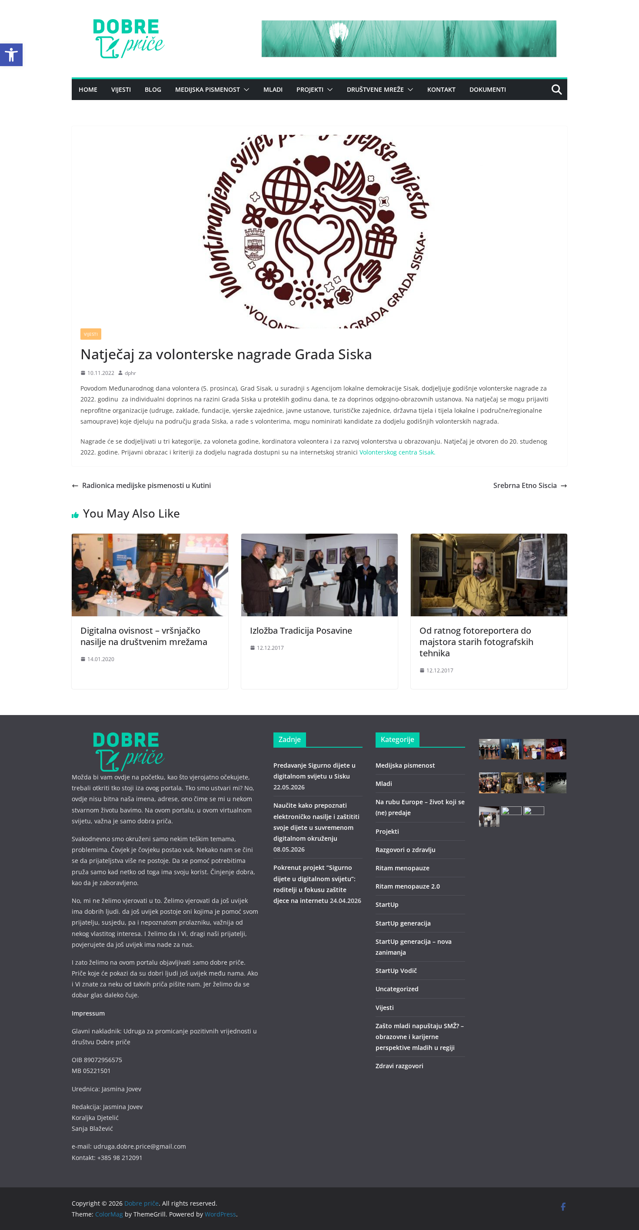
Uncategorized (397, 989)
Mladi (273, 89)
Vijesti (121, 89)
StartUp (387, 904)
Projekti (309, 89)
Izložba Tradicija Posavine (301, 630)
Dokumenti (487, 89)
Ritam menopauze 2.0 (408, 886)
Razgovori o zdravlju (406, 850)
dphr (130, 373)
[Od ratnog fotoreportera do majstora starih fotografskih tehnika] (489, 540)
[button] (11, 54)
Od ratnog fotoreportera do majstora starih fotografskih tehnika (476, 642)
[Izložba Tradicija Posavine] (319, 540)
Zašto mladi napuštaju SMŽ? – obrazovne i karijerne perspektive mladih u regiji (420, 1037)
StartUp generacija (403, 923)
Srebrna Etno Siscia (525, 485)
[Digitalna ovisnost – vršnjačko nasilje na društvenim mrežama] (150, 540)
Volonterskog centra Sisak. (397, 452)
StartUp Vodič (396, 970)
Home (88, 89)
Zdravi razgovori (399, 1066)
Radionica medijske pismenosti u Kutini (146, 485)
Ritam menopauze (402, 868)
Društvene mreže (375, 89)
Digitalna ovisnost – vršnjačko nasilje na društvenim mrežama (143, 636)
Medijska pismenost (207, 89)
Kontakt (441, 89)
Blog (153, 89)
